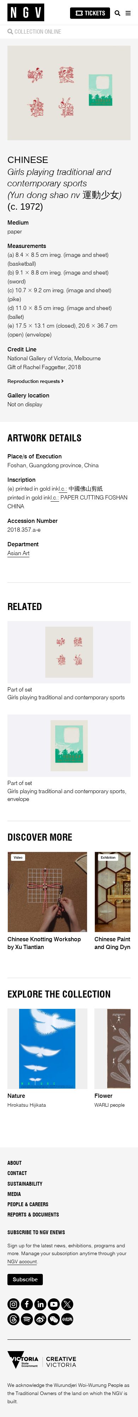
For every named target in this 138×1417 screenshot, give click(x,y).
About (14, 1163)
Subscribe (25, 1279)
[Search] (117, 13)
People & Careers (27, 1204)
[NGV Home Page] (25, 12)
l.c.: (63, 489)
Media (14, 1194)
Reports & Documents (33, 1215)
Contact (17, 1173)
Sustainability (24, 1184)
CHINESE (27, 160)
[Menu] (128, 13)
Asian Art (18, 554)
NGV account (22, 1261)
